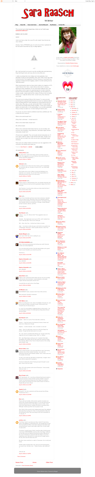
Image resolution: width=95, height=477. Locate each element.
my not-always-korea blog (61, 325)
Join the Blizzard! (43, 24)
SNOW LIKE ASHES (69, 57)
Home (34, 462)
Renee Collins (22, 348)
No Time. (73, 155)
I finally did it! (60, 365)
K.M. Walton (22, 300)
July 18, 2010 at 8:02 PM (25, 208)
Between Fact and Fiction (61, 163)
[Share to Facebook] (40, 147)
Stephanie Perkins (60, 233)
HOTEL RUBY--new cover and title (62, 228)
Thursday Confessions (60, 303)
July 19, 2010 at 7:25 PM (25, 453)
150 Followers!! (75, 143)
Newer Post (19, 462)
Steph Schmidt (22, 180)
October (74, 112)
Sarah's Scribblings (60, 337)
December (74, 108)
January (74, 180)
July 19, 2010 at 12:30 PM (25, 394)
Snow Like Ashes (32, 24)
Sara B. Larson (61, 157)
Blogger (56, 471)
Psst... (72, 164)
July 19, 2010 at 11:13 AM (25, 384)
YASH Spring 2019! (62, 159)
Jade (20, 196)
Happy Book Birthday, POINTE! (62, 320)
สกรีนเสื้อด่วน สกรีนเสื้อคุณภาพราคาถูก (62, 123)
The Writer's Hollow (61, 357)
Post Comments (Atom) (27, 465)
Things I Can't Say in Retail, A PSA (75, 158)
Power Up (73, 120)
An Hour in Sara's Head (74, 135)
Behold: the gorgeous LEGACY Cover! (62, 146)
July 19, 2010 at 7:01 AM (25, 296)
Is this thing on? (61, 290)
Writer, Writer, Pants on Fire (61, 175)
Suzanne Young (62, 226)
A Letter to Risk (74, 139)
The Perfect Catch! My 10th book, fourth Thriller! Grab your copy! (62, 104)
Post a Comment (21, 456)
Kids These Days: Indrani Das (61, 217)
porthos (21, 420)
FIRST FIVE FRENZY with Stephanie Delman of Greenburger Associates (62, 202)
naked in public (61, 326)
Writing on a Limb (62, 247)
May (73, 172)
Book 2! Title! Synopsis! (60, 296)
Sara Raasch (22, 212)
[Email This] (36, 147)
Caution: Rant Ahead (74, 152)
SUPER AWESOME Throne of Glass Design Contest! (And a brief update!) (62, 271)
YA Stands (60, 215)
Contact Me (62, 24)
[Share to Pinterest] (41, 147)
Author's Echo (61, 109)
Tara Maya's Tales (62, 121)
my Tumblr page (75, 66)
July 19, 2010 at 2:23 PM (25, 415)
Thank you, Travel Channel (74, 126)
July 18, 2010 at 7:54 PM (25, 176)
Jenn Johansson (62, 150)
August (73, 116)
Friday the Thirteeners (60, 318)
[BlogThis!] (37, 147)
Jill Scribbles (61, 330)
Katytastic (60, 368)
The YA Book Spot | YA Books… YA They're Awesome (62, 255)
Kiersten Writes (61, 221)
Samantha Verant (62, 101)
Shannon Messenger (60, 143)
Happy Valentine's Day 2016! (61, 243)
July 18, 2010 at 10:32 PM (25, 254)
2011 (72, 104)
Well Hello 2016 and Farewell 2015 (62, 258)
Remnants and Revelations (61, 165)
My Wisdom (53, 24)
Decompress (74, 141)
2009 (72, 182)
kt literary (60, 114)
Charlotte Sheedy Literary (71, 63)
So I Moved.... (61, 359)
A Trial (72, 132)
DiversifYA (60, 262)
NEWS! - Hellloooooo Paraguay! (60, 153)
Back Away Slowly (73, 122)
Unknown (21, 163)
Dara (20, 399)
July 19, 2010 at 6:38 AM (25, 285)
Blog (17, 24)
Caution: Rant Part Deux (74, 149)
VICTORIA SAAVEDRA (24, 242)
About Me (22, 24)
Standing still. (60, 346)
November (74, 110)
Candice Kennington (61, 363)
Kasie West (60, 169)
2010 (72, 106)
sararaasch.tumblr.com (21, 30)
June (73, 170)
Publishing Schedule (62, 171)
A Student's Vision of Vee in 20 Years (62, 332)
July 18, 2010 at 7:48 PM (25, 159)
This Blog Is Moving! (62, 177)
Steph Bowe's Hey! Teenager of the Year (62, 182)
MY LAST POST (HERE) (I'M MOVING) (61, 236)
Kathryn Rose (22, 152)
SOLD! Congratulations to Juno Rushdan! (61, 117)
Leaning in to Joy (61, 110)
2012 (72, 102)
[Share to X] (39, 147)
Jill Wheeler (22, 289)
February (74, 178)
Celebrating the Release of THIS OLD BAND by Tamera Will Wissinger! (61, 311)
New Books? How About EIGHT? (61, 129)
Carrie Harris (61, 127)
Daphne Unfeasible (24, 259)
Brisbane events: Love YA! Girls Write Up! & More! (62, 185)
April (73, 174)
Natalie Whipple (23, 234)
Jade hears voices (60, 344)
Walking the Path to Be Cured (62, 289)
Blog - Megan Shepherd (61, 191)
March (73, 176)
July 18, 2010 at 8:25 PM (25, 229)
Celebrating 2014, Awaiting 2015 (61, 284)
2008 (72, 184)
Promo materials (61, 278)
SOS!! (72, 137)
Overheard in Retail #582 (74, 167)
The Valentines (61, 241)
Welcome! (60, 223)
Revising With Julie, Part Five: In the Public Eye (62, 137)
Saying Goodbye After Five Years (61, 352)
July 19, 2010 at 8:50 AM (25, 313)
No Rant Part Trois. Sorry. (74, 146)
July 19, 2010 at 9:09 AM (25, 344)
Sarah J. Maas (61, 268)
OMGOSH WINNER (74, 162)
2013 (72, 100)
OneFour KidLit (61, 282)
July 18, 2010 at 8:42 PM (25, 237)
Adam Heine (22, 275)
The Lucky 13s (61, 307)
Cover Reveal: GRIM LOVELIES (62, 193)
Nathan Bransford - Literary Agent (62, 209)
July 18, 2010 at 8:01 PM (25, 191)
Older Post (49, 462)
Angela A (21, 389)
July (73, 118)
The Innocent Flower (61, 350)
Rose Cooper (22, 375)
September (74, 114)
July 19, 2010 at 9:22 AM (25, 370)
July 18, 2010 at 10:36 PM (25, 263)
